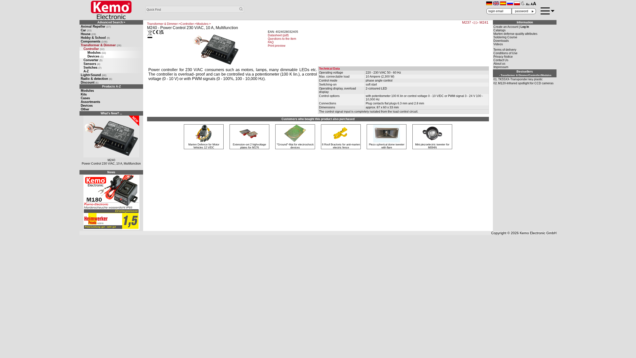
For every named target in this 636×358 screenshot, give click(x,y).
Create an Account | (511, 27)
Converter (92, 60)
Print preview (276, 45)
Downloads (501, 41)
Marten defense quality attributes (515, 34)
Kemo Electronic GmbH (538, 233)
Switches (92, 67)
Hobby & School (95, 38)
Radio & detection (96, 79)
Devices (95, 56)
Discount (89, 82)
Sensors (91, 64)
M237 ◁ (468, 22)
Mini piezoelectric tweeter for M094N (432, 146)
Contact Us (500, 60)
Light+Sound (93, 75)
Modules (96, 52)
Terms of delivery (504, 49)
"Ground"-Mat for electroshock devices (295, 146)
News (111, 172)
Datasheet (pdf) (278, 35)
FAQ (271, 42)
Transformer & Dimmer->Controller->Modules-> (179, 24)
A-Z (86, 71)
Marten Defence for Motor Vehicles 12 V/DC (203, 146)
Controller (93, 49)
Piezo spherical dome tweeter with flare (386, 146)
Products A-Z (111, 86)
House (88, 34)
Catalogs (499, 30)
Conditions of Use (505, 53)
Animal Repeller (96, 26)
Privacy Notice (503, 56)
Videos (498, 44)
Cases (85, 98)
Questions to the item (282, 39)
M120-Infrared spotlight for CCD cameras (526, 83)
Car (86, 30)
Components (94, 41)
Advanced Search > (111, 22)
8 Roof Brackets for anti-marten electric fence (341, 146)
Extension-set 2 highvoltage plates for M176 (249, 146)
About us (499, 63)
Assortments (90, 102)
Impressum (500, 67)
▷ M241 (482, 22)
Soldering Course (505, 37)
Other (85, 109)
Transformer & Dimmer (101, 45)
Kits (84, 94)
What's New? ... (111, 113)
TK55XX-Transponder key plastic (520, 79)
